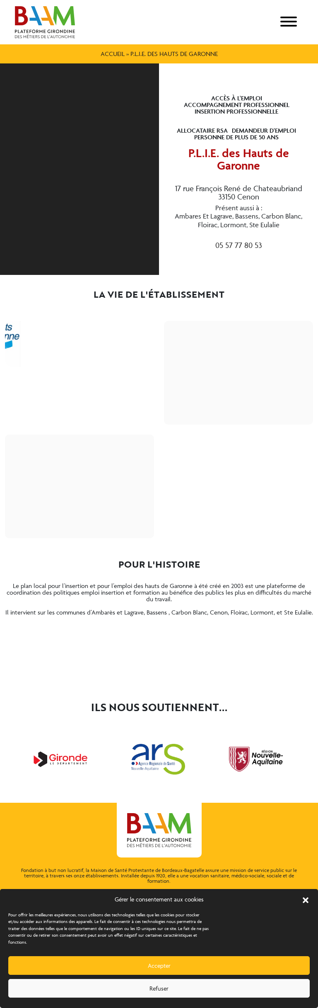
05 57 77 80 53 (238, 245)
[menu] (288, 22)
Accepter (159, 965)
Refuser (159, 988)
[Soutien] (60, 759)
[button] (305, 899)
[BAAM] (45, 22)
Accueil (113, 54)
